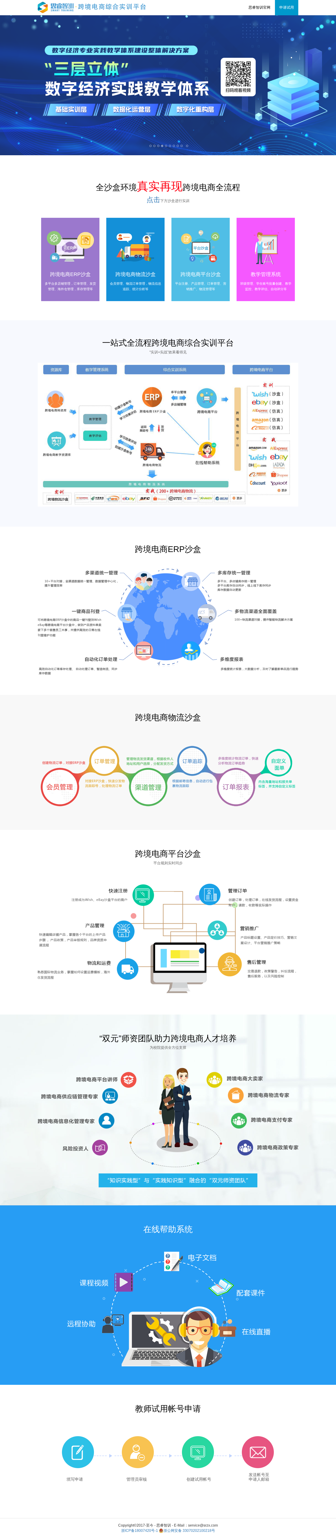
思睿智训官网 (259, 7)
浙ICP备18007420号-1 (139, 1531)
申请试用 (286, 7)
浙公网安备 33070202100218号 (189, 1531)
